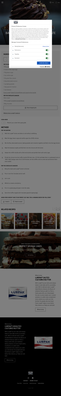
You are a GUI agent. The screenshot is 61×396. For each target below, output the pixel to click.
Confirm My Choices (43, 63)
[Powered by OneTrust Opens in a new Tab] (45, 67)
